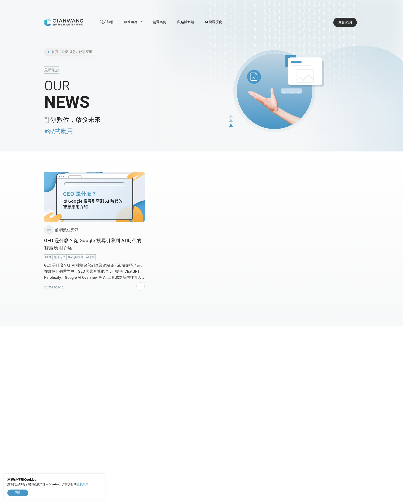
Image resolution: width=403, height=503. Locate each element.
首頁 (55, 51)
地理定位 (59, 257)
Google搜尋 (75, 257)
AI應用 (90, 257)
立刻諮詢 (345, 22)
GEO (48, 257)
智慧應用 (85, 51)
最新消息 (68, 51)
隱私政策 (82, 484)
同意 (18, 492)
